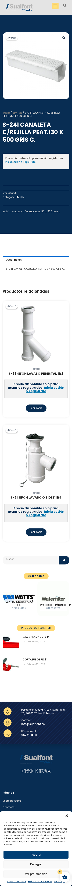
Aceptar (36, 854)
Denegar (36, 864)
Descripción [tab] (14, 260)
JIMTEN (17, 113)
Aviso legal (59, 881)
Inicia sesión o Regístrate (20, 162)
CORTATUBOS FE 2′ (34, 659)
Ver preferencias (36, 874)
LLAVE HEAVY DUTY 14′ (36, 637)
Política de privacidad (40, 881)
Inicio (6, 113)
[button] (67, 815)
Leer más (36, 408)
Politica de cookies (16, 881)
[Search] (64, 560)
